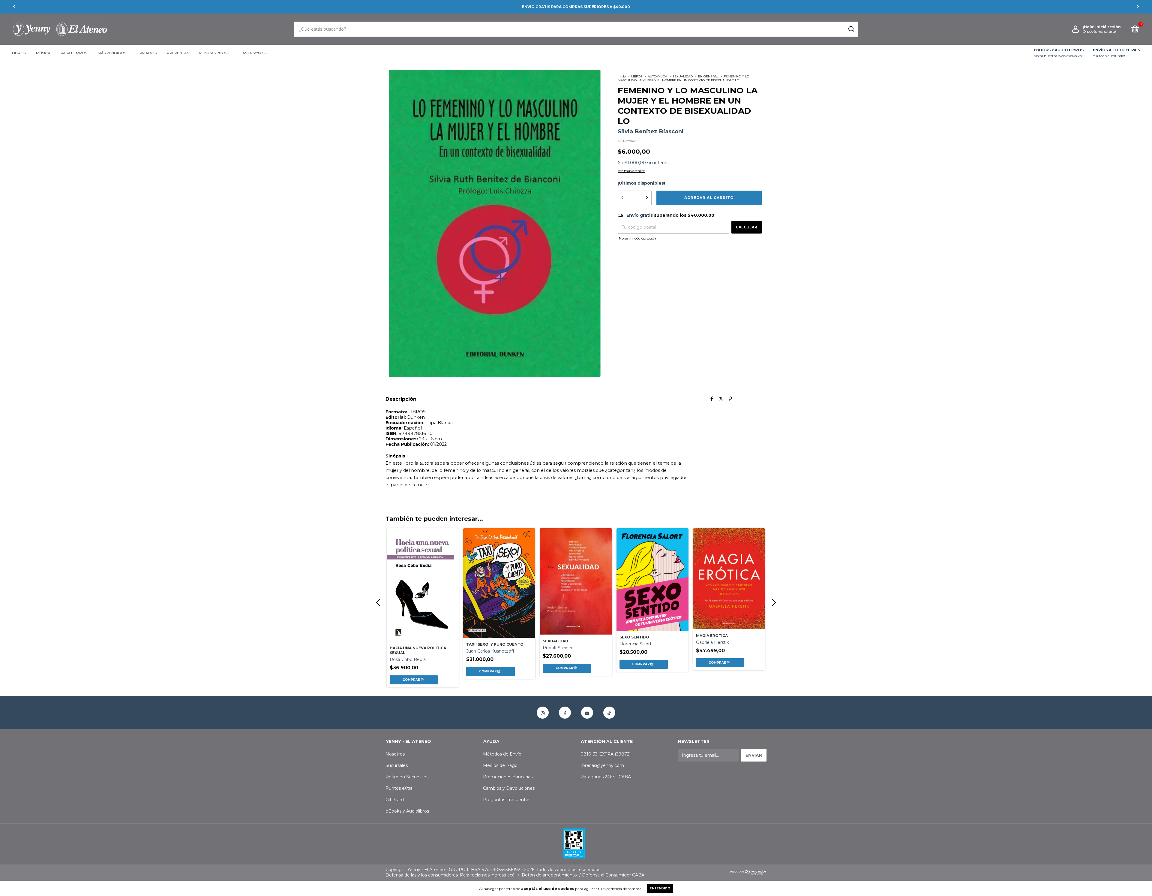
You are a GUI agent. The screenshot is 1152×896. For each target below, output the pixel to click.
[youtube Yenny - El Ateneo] (587, 713)
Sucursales (397, 765)
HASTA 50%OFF (254, 53)
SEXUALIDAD (683, 76)
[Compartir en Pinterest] (730, 399)
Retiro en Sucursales (407, 777)
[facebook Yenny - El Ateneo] (565, 713)
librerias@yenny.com (602, 765)
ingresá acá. (503, 875)
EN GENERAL (708, 76)
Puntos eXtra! (399, 788)
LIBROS (19, 53)
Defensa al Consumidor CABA (613, 875)
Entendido (660, 888)
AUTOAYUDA (657, 76)
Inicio (622, 76)
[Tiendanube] (747, 874)
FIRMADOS (146, 53)
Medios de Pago (500, 765)
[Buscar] (851, 29)
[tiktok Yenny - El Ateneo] (609, 713)
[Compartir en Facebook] (711, 399)
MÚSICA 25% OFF (214, 53)
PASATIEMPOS (74, 53)
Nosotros (395, 754)
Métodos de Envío (502, 754)
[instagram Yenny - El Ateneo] (543, 713)
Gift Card (395, 799)
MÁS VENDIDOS (112, 53)
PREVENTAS (178, 53)
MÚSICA (43, 53)
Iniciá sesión (1108, 27)
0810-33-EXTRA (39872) (605, 754)
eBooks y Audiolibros (407, 811)
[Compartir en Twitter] (721, 399)
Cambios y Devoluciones (509, 788)
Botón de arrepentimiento (549, 875)
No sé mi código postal (638, 238)
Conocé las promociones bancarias (576, 7)
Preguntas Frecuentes (506, 799)
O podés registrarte (1099, 31)
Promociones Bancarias (507, 777)
